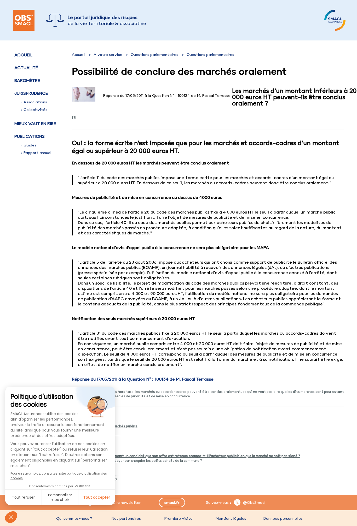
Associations (35, 102)
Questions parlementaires (154, 54)
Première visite (178, 518)
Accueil (23, 54)
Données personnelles (283, 518)
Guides (30, 145)
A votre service (108, 54)
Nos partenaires (126, 518)
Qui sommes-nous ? (74, 518)
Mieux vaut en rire (35, 123)
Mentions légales (230, 518)
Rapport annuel (37, 152)
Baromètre (27, 80)
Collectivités (35, 109)
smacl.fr (171, 502)
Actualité (26, 67)
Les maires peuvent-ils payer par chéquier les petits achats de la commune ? (139, 460)
